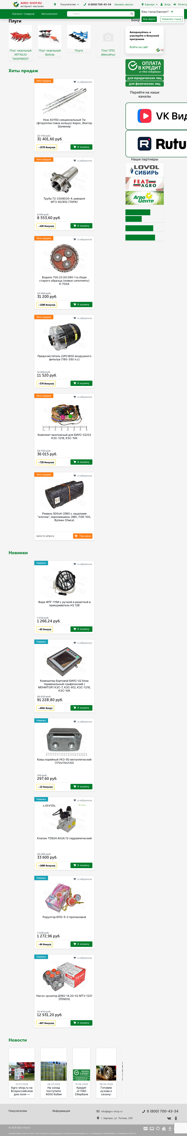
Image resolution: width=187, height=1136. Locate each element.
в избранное (84, 81)
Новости (18, 1040)
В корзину (83, 146)
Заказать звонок (123, 4)
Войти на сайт (139, 47)
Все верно (149, 19)
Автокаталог (49, 14)
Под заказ (85, 535)
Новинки (18, 552)
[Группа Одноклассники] (175, 1118)
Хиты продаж (23, 70)
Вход (167, 4)
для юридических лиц (145, 78)
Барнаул (149, 4)
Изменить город (171, 19)
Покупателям (68, 4)
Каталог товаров (23, 14)
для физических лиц (144, 84)
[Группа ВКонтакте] (169, 1118)
